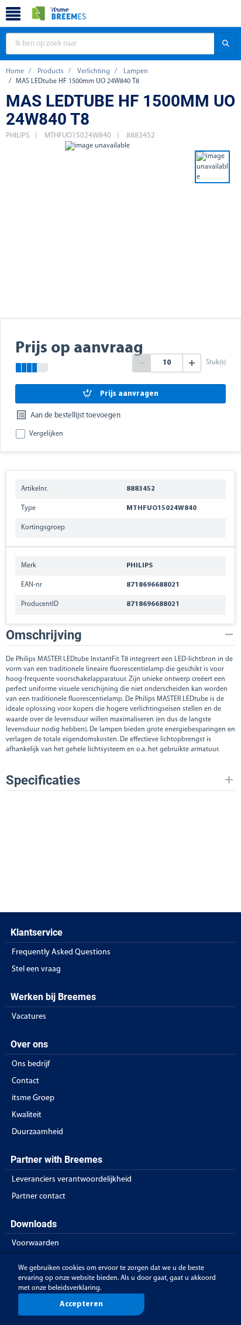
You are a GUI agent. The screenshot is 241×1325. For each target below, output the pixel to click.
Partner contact (39, 1196)
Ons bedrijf (31, 1064)
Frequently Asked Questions (61, 952)
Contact (25, 1081)
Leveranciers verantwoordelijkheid (72, 1179)
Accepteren (81, 1304)
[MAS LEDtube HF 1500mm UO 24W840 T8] (97, 229)
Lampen (135, 71)
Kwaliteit (27, 1115)
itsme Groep (33, 1098)
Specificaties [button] (43, 780)
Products (50, 71)
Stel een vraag (36, 969)
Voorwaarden (35, 1243)
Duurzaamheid (37, 1132)
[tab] (120, 635)
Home (15, 71)
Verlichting (93, 71)
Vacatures (29, 1016)
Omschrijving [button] (44, 635)
